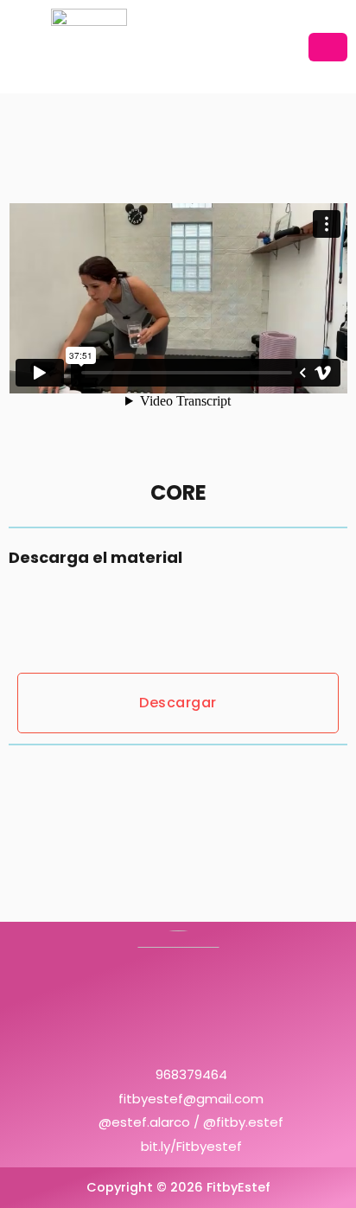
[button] (327, 47)
